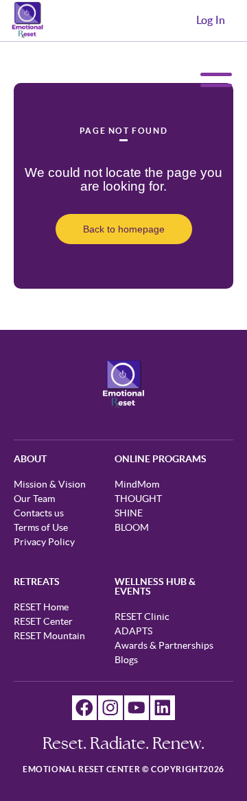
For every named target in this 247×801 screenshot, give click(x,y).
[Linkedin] (162, 707)
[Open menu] (212, 79)
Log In (210, 20)
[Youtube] (136, 707)
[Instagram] (110, 707)
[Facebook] (84, 707)
